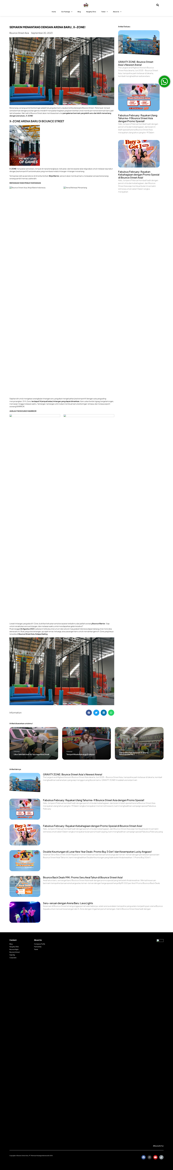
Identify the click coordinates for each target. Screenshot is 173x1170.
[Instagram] (149, 1157)
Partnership (37, 946)
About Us (116, 11)
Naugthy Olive (14, 946)
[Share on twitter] (96, 713)
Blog (79, 11)
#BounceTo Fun (158, 1146)
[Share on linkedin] (104, 713)
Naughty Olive (91, 11)
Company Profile (39, 944)
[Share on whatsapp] (111, 713)
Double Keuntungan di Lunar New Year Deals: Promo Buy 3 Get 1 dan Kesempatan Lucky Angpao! (97, 851)
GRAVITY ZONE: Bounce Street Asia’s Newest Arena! (135, 63)
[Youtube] (155, 1157)
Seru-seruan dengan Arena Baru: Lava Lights (68, 903)
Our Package (65, 11)
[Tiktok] (161, 1157)
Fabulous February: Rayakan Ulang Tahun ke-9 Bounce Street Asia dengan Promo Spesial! (137, 118)
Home (54, 11)
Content (12, 940)
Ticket (103, 11)
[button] (33, 743)
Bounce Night (14, 949)
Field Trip (12, 955)
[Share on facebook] (89, 713)
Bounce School (14, 952)
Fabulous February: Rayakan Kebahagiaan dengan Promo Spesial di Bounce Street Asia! (138, 174)
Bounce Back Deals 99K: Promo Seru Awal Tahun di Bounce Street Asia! (83, 877)
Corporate (12, 957)
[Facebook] (143, 1157)
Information (15, 712)
